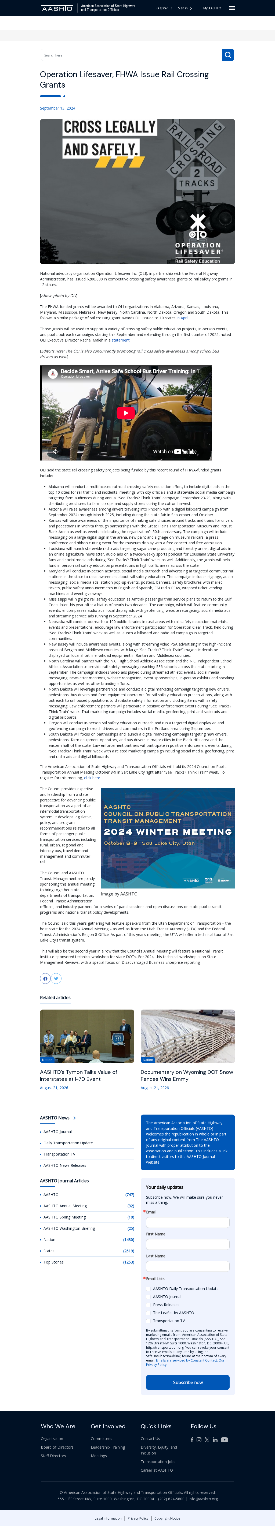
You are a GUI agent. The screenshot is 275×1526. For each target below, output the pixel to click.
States (49, 1250)
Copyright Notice (167, 1518)
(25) (131, 1228)
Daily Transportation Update (68, 1142)
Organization (52, 1438)
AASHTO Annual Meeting (65, 1205)
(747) (129, 1194)
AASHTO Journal (58, 1131)
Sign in (183, 8)
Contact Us (150, 1438)
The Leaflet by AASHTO (173, 1312)
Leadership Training (108, 1447)
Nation (49, 1239)
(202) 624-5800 (171, 1498)
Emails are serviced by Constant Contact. (187, 1360)
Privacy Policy (138, 1518)
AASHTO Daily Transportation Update (186, 1288)
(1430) (128, 1239)
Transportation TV (59, 1154)
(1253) (128, 1262)
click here (92, 777)
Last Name (155, 1256)
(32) (131, 1205)
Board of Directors (57, 1447)
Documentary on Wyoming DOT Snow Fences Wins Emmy (187, 1075)
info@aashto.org (203, 1498)
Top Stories (54, 1262)
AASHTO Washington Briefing (69, 1228)
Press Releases (166, 1304)
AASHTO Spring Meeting (65, 1217)
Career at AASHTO (157, 1470)
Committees (101, 1438)
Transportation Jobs (158, 1461)
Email (150, 1212)
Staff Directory (53, 1455)
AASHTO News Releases (65, 1165)
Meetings (99, 1455)
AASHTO (51, 1194)
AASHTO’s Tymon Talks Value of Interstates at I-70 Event (78, 1075)
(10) (131, 1217)
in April (182, 317)
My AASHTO (212, 8)
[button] (185, 8)
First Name (155, 1234)
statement (121, 340)
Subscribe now (188, 1382)
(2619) (128, 1250)
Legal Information (108, 1518)
